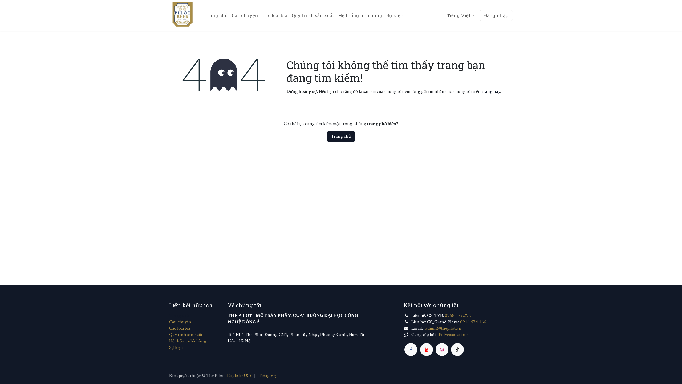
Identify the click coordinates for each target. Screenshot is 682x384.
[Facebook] (410, 349)
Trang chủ (341, 136)
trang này (491, 92)
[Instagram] (442, 349)
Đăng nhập (496, 15)
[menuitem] (216, 15)
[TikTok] (457, 349)
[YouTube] (426, 349)
